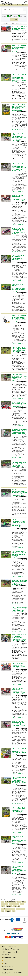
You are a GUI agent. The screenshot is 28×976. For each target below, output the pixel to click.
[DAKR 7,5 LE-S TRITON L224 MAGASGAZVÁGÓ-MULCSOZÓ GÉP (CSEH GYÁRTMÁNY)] (6, 353)
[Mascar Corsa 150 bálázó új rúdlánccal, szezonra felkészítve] (6, 31)
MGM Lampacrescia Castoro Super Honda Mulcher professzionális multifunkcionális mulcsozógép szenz (19, 492)
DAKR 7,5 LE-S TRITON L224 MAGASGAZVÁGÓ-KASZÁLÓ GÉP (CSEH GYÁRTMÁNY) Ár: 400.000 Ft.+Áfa (19, 107)
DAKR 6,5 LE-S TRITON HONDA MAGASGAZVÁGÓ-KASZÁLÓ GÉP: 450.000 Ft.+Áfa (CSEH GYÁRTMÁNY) (19, 137)
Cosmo (3, 906)
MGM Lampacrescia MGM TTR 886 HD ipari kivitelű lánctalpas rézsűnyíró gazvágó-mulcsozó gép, (19, 431)
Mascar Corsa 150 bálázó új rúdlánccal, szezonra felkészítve (19, 28)
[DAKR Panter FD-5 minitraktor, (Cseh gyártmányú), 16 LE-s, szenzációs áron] (6, 670)
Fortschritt (8, 911)
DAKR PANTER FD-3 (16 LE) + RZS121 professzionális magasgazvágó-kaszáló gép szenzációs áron (19, 637)
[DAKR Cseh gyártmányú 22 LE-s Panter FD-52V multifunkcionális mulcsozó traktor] (6, 409)
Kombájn (17, 5)
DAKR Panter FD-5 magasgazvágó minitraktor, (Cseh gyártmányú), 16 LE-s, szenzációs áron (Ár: (18, 198)
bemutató (23, 16)
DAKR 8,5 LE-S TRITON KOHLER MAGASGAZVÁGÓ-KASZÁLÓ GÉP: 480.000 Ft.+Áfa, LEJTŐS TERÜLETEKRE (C (19, 167)
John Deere (16, 904)
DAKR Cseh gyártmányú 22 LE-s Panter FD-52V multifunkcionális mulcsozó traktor (19, 404)
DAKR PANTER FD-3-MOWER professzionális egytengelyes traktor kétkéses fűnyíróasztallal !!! (19, 554)
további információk (17, 42)
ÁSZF (5, 960)
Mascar (22, 904)
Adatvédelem (8, 966)
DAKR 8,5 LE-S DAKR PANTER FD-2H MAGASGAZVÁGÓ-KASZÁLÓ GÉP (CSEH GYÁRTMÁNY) (18, 258)
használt (15, 16)
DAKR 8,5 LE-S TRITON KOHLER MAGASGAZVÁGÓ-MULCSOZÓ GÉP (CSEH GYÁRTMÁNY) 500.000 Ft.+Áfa (19, 288)
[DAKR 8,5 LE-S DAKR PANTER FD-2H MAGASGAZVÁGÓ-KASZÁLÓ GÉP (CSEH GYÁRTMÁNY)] (6, 262)
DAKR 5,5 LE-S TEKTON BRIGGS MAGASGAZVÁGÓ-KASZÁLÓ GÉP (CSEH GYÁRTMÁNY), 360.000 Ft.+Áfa (19, 78)
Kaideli (2, 904)
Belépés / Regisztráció (11, 949)
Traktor (10, 5)
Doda (2, 911)
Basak (13, 909)
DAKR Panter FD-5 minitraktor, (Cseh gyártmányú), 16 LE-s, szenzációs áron (18, 666)
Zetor (13, 911)
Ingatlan (4, 5)
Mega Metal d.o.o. (5, 909)
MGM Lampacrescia (10, 901)
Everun (24, 901)
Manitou (18, 909)
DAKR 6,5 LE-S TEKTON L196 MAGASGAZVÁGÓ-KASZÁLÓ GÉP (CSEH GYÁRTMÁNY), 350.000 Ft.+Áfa (19, 48)
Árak (5, 963)
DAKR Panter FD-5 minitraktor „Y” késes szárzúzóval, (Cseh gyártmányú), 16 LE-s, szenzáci (18, 230)
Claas (15, 906)
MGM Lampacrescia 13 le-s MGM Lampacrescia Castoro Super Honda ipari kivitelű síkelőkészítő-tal (19, 463)
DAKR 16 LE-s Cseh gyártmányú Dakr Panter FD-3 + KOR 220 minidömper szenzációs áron (19, 377)
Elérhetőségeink (9, 958)
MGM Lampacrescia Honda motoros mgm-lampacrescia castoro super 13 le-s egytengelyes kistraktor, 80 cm (18, 523)
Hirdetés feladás (9, 946)
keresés (15, 19)
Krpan (23, 909)
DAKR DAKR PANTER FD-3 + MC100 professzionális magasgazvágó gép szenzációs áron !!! (19, 582)
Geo (10, 904)
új (9, 16)
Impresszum (8, 969)
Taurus (18, 901)
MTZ (19, 906)
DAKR (2, 901)
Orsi (7, 904)
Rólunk (6, 955)
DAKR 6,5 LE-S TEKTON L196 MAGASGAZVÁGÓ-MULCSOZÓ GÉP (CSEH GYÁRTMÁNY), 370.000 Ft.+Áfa (19, 318)
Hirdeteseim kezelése (11, 952)
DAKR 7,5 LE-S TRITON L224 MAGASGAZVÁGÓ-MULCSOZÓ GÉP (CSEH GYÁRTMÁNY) (19, 349)
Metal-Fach (9, 906)
